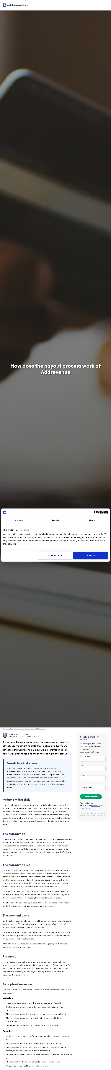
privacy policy (85, 808)
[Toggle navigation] (105, 5)
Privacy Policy (88, 815)
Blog (4, 729)
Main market (86, 785)
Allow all (90, 555)
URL (83, 775)
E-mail (84, 766)
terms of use (95, 806)
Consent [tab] (19, 520)
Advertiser (9, 729)
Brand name (86, 756)
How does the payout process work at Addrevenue (29, 729)
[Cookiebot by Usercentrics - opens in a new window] (96, 513)
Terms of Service (100, 815)
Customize (53, 555)
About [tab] (92, 520)
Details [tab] (55, 520)
